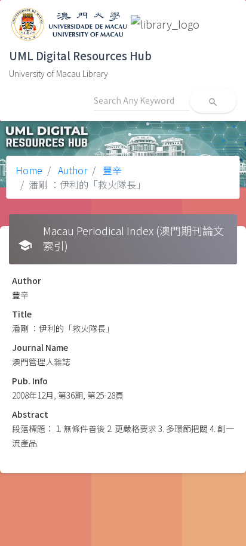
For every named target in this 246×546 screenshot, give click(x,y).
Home (29, 170)
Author (71, 170)
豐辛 (111, 170)
